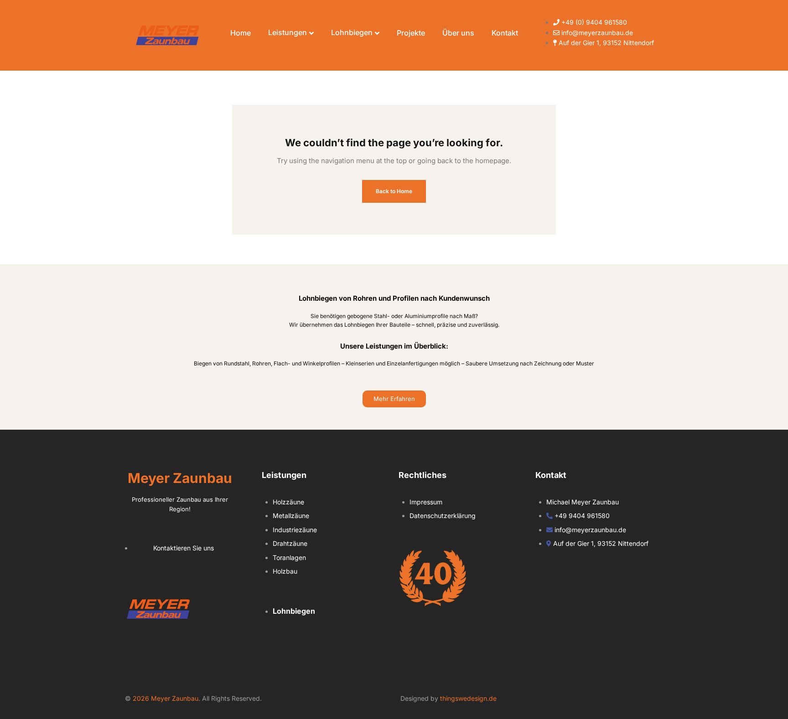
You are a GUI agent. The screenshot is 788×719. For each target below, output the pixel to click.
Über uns (458, 32)
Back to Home (394, 191)
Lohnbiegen (352, 32)
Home (240, 32)
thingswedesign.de (468, 698)
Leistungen (287, 32)
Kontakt (505, 32)
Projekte (411, 32)
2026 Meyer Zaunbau (165, 698)
